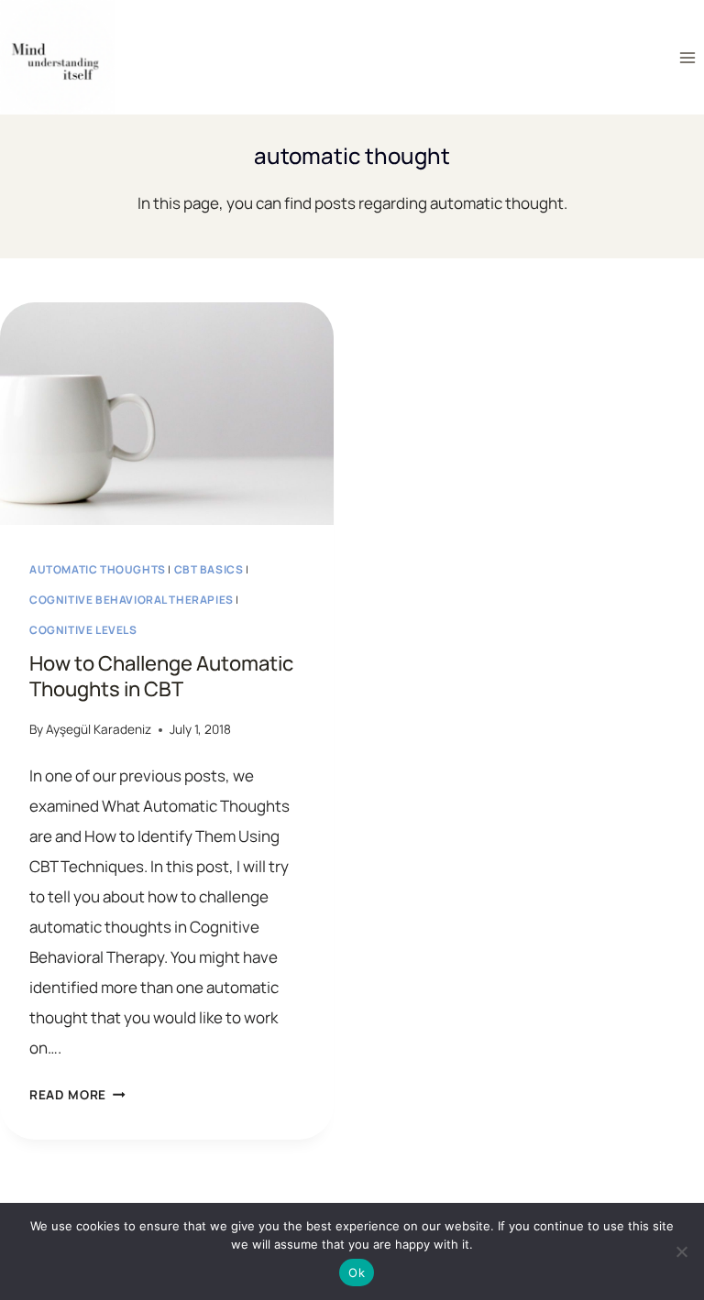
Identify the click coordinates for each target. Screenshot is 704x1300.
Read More (77, 1095)
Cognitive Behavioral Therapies (131, 599)
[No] (681, 1251)
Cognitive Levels (83, 630)
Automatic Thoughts (97, 569)
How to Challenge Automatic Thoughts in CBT (161, 677)
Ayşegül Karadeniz (98, 729)
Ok (356, 1272)
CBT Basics (209, 569)
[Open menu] (687, 57)
